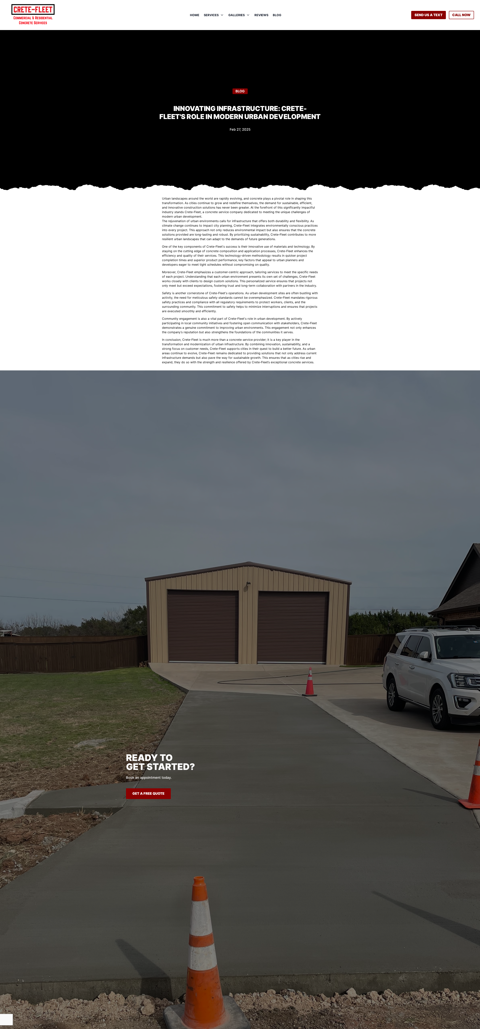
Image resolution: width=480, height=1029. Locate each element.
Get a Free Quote (148, 793)
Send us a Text (428, 15)
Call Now (461, 15)
